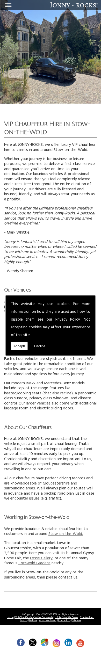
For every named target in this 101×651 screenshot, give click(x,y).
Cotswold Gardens (34, 563)
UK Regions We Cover (66, 618)
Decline (39, 346)
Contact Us (64, 620)
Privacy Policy (67, 320)
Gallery (33, 620)
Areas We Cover (47, 620)
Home (10, 618)
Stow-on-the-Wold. (65, 534)
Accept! (19, 346)
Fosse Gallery (41, 558)
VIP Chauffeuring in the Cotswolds (34, 618)
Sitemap (76, 620)
